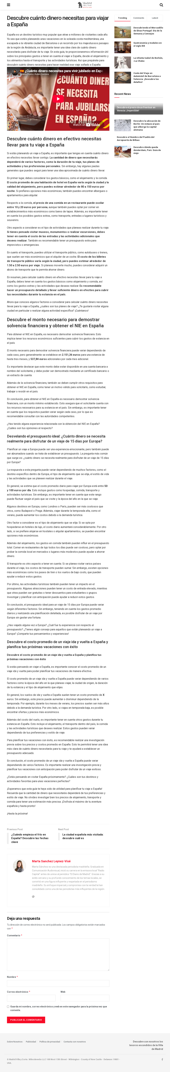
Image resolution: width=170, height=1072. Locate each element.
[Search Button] (161, 5)
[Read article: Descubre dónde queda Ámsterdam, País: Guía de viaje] (122, 152)
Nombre (12, 976)
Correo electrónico (18, 991)
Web (63, 992)
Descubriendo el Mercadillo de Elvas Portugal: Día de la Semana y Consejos (148, 30)
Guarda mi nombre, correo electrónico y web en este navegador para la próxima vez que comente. (58, 1008)
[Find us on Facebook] (162, 1060)
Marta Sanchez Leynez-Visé (51, 861)
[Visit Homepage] (85, 5)
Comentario (14, 935)
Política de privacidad (50, 1041)
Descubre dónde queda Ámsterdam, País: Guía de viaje (147, 150)
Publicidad (31, 1041)
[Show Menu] (8, 5)
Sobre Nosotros (14, 1041)
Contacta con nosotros (75, 1041)
